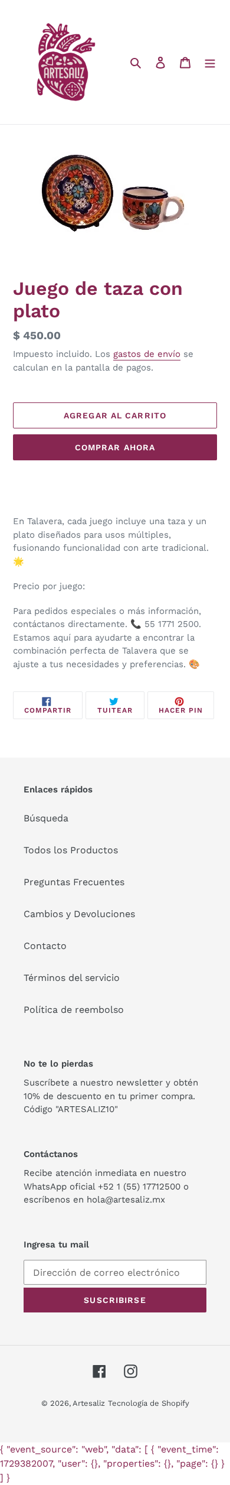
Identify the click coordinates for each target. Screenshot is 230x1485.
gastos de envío (146, 354)
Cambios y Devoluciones (79, 913)
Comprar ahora (115, 447)
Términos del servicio (72, 977)
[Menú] (210, 62)
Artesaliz (89, 1403)
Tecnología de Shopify (148, 1403)
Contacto (45, 945)
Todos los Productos (71, 850)
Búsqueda (46, 818)
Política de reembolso (74, 1009)
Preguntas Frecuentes (74, 882)
